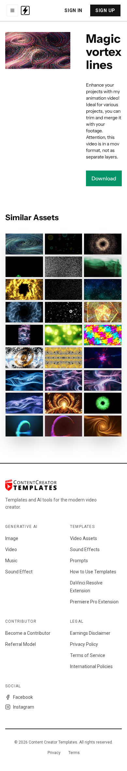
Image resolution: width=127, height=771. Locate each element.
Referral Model (20, 644)
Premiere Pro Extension (94, 601)
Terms (74, 752)
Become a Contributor (27, 633)
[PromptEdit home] (25, 10)
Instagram (23, 707)
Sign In (73, 10)
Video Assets (83, 538)
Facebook (23, 697)
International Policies (91, 666)
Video (11, 549)
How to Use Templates (93, 571)
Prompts (79, 560)
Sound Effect (19, 571)
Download (104, 178)
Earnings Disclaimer (90, 633)
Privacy (54, 752)
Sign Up (105, 10)
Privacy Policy (84, 644)
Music (11, 560)
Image (11, 538)
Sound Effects (85, 549)
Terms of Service (87, 655)
